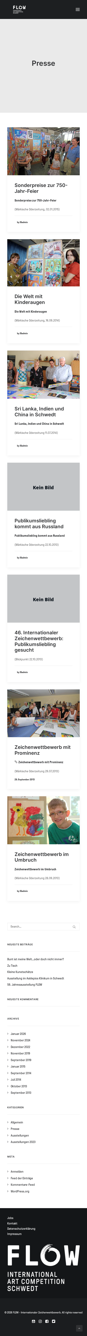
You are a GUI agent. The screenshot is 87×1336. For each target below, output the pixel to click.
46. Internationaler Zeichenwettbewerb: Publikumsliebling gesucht (39, 641)
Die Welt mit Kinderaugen (30, 299)
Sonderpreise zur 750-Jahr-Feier (41, 188)
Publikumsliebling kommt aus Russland (39, 523)
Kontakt (12, 1223)
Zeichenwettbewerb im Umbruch (42, 857)
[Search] (43, 926)
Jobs (10, 1218)
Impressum (14, 1234)
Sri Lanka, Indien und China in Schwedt (39, 412)
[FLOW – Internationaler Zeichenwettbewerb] (19, 9)
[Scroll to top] (79, 1328)
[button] (77, 9)
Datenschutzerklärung (21, 1228)
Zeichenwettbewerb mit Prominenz (43, 750)
